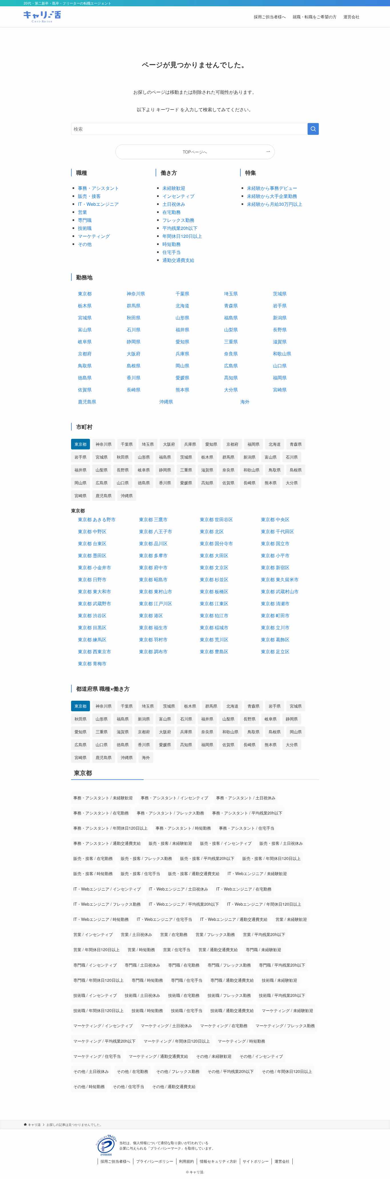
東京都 (85, 293)
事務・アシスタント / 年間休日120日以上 (110, 828)
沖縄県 (166, 401)
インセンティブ (178, 196)
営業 (82, 212)
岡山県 (182, 365)
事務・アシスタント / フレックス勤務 (170, 813)
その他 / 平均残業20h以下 (231, 1071)
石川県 (133, 329)
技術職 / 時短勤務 (147, 1010)
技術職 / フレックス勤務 (229, 995)
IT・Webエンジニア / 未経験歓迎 (257, 873)
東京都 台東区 (92, 543)
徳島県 (85, 377)
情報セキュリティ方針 (218, 1161)
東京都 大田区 (214, 555)
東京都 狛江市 (214, 615)
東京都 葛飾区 (275, 639)
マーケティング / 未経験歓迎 (287, 1010)
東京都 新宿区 (275, 567)
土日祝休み (173, 204)
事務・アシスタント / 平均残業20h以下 (247, 813)
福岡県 (280, 377)
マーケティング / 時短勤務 (241, 1041)
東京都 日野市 (92, 579)
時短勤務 (171, 244)
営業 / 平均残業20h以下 (264, 934)
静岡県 (133, 341)
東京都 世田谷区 (216, 519)
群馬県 (133, 305)
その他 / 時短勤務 (89, 1086)
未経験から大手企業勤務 (272, 196)
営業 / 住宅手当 (176, 949)
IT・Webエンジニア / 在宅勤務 (244, 889)
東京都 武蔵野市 (94, 603)
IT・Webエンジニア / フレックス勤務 (107, 904)
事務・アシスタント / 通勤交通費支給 (107, 843)
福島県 (231, 317)
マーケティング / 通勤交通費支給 (158, 1056)
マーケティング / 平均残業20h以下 (104, 1041)
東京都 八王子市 (155, 531)
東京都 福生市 (153, 627)
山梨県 (231, 329)
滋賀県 (280, 341)
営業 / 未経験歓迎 (291, 919)
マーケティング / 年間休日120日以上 (177, 1041)
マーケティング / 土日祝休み (166, 1025)
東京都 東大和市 (94, 591)
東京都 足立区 (275, 651)
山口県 (280, 365)
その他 (85, 244)
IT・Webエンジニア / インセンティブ (107, 889)
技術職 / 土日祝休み (142, 995)
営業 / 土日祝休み (136, 934)
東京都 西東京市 (94, 651)
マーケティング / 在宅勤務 (224, 1025)
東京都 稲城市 (214, 627)
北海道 (182, 305)
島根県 (133, 365)
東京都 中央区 (275, 519)
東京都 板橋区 (214, 591)
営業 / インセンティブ (93, 934)
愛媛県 (182, 377)
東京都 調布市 (153, 651)
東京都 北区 (212, 531)
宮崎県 (280, 389)
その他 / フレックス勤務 (178, 1071)
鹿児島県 (87, 401)
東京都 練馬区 (92, 639)
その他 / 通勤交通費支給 (174, 1086)
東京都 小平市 (275, 555)
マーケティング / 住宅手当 (97, 1056)
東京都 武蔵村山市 (280, 591)
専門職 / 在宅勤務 (184, 965)
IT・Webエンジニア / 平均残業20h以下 (184, 904)
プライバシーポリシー (154, 1161)
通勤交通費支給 (178, 260)
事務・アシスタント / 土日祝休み (246, 797)
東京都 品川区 (153, 543)
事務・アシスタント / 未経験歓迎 (103, 797)
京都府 (85, 353)
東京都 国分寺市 (216, 543)
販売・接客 (89, 196)
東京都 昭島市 (153, 579)
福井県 (182, 329)
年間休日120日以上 (182, 236)
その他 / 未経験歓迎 (214, 1056)
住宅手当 (171, 252)
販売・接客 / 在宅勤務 (93, 858)
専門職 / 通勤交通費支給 (232, 980)
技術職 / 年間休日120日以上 (98, 1010)
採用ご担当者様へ (115, 1161)
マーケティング (94, 236)
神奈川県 (136, 293)
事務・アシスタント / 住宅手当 (246, 828)
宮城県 (85, 317)
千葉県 (182, 293)
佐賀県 (85, 389)
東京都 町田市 (275, 615)
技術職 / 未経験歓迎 (279, 980)
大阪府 (133, 353)
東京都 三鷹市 (153, 519)
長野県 (280, 329)
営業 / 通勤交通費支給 (218, 949)
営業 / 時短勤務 (141, 949)
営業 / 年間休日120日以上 (96, 949)
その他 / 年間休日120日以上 (287, 1071)
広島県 (231, 365)
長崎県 (133, 389)
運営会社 (282, 1161)
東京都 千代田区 (277, 531)
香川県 (133, 377)
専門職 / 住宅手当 (186, 980)
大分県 (231, 389)
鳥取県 (85, 365)
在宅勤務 (171, 212)
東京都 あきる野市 (97, 519)
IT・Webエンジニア (98, 204)
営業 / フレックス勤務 (215, 934)
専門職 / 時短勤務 (147, 980)
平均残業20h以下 (180, 228)
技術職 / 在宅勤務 (184, 995)
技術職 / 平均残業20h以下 (282, 995)
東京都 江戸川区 (155, 603)
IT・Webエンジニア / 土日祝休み (178, 889)
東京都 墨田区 (92, 555)
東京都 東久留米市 (280, 579)
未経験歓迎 (173, 188)
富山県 (85, 329)
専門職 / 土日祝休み (142, 965)
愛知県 (182, 341)
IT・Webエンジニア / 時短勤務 (101, 919)
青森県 (231, 305)
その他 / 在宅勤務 (132, 1071)
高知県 (231, 377)
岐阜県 (85, 341)
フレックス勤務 (178, 220)
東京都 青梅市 (92, 663)
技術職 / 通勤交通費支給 (232, 1010)
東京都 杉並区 (214, 579)
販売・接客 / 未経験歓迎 (170, 843)
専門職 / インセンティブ (95, 965)
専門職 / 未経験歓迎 (263, 949)
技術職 (85, 228)
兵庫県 (182, 353)
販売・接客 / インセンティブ (226, 843)
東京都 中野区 (92, 531)
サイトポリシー (256, 1161)
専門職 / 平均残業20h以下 (282, 965)
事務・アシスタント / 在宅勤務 (101, 813)
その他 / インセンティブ (261, 1056)
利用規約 (186, 1161)
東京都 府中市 (153, 567)
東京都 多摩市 (153, 555)
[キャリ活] (42, 16)
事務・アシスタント (98, 188)
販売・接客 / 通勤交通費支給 (194, 873)
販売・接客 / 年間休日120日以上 (271, 858)
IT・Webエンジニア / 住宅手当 (164, 919)
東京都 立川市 (275, 627)
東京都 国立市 (275, 543)
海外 (245, 401)
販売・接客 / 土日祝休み (281, 843)
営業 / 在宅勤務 (174, 934)
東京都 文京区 (214, 567)
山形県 (182, 317)
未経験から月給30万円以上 (274, 204)
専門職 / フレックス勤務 (229, 965)
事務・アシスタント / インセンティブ (174, 797)
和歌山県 (282, 353)
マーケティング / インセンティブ (103, 1025)
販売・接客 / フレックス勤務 (146, 858)
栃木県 (85, 305)
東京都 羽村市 (153, 639)
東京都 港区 (151, 615)
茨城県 (280, 293)
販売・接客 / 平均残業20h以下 (207, 858)
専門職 (85, 220)
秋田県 (133, 317)
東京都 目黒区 (92, 627)
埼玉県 (231, 293)
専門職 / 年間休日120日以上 (98, 980)
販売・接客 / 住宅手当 (140, 873)
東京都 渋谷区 (92, 615)
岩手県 (280, 305)
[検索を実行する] (313, 129)
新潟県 (280, 317)
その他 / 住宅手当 (128, 1086)
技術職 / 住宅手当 (186, 1010)
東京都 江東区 (214, 603)
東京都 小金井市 (94, 567)
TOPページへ (195, 152)
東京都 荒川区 (214, 639)
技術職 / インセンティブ (95, 995)
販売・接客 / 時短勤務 (93, 873)
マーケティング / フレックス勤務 (285, 1025)
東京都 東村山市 (155, 591)
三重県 (231, 341)
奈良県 (231, 353)
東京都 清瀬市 (275, 603)
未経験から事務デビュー (272, 188)
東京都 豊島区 (214, 651)
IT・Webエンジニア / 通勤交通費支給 (234, 919)
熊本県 (182, 389)
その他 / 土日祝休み (91, 1071)
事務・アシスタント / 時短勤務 (183, 828)
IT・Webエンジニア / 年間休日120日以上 (264, 904)
